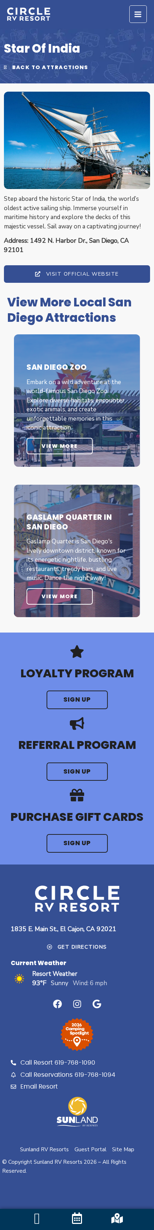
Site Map (123, 1149)
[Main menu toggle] (138, 14)
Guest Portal (90, 1149)
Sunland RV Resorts (44, 1149)
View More (60, 446)
